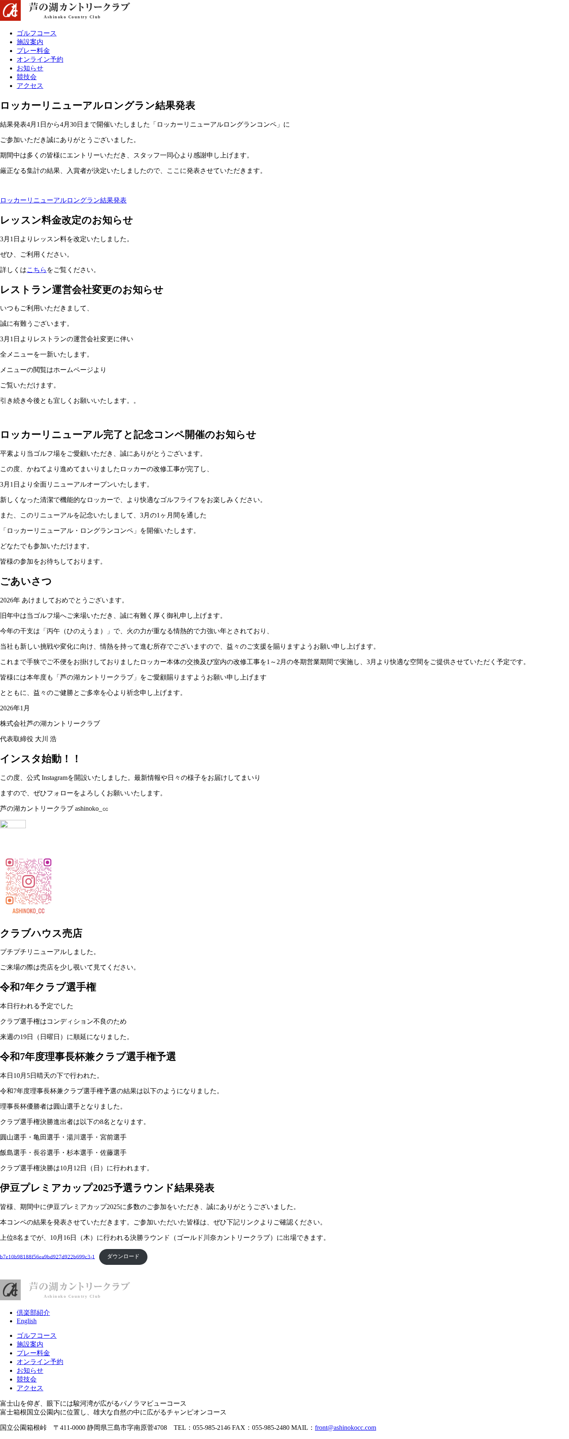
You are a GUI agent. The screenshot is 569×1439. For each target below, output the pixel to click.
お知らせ (30, 68)
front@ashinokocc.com (345, 1427)
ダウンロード (123, 1256)
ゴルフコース (37, 33)
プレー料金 (33, 50)
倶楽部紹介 (33, 1312)
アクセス (30, 85)
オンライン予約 (40, 59)
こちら (37, 269)
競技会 (27, 76)
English (27, 1320)
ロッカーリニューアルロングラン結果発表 (63, 200)
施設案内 (30, 41)
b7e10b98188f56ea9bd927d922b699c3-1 (47, 1256)
